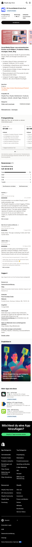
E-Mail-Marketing (22, 467)
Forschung (4, 502)
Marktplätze (20, 458)
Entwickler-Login (6, 525)
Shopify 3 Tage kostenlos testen (16, 434)
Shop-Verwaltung (6, 477)
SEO (18, 470)
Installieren (16, 22)
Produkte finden (6, 458)
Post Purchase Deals (7, 296)
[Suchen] (27, 3)
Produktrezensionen (23, 461)
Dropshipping (20, 454)
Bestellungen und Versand (6, 465)
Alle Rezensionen (23, 186)
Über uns (19, 489)
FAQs (2, 287)
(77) (18, 16)
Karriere (19, 493)
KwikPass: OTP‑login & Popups (15, 402)
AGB (2, 529)
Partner (19, 502)
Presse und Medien (22, 499)
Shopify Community (7, 496)
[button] (16, 396)
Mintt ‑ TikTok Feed (12, 392)
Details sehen (5, 335)
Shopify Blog (5, 499)
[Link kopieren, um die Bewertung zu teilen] (6, 192)
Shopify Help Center (7, 489)
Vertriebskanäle (6, 454)
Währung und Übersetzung (20, 477)
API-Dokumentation (7, 493)
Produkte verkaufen (7, 461)
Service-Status (21, 511)
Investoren (20, 496)
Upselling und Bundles (23, 464)
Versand (19, 473)
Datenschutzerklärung (7, 284)
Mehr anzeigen (4, 219)
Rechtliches (20, 508)
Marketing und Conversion (5, 473)
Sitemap (3, 537)
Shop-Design (5, 469)
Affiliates (19, 505)
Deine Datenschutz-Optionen (10, 542)
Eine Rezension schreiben (9, 186)
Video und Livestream (7, 104)
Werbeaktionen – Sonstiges (9, 109)
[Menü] (30, 3)
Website (3, 299)
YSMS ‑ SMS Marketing (13, 409)
